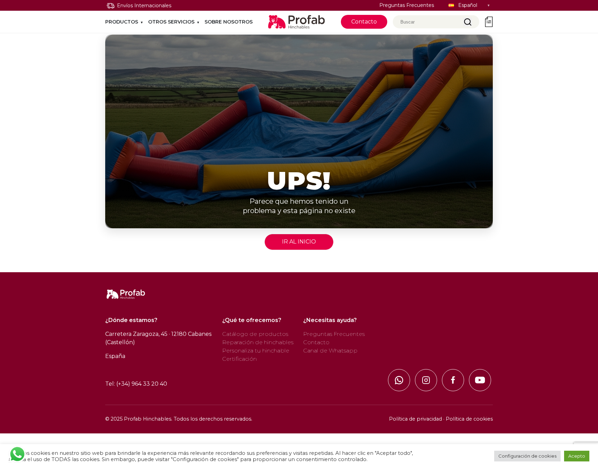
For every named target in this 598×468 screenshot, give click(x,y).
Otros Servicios (171, 22)
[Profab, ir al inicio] (296, 22)
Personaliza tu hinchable (255, 350)
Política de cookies (469, 419)
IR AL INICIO (299, 241)
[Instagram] (426, 380)
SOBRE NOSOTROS (229, 22)
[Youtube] (480, 380)
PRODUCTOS (121, 22)
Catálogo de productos (255, 334)
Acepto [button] (576, 456)
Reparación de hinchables (257, 342)
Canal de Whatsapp (330, 350)
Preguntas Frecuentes (406, 5)
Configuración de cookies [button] (527, 456)
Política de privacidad (415, 419)
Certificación (239, 359)
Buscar (467, 22)
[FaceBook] (453, 380)
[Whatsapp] (399, 380)
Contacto (364, 21)
